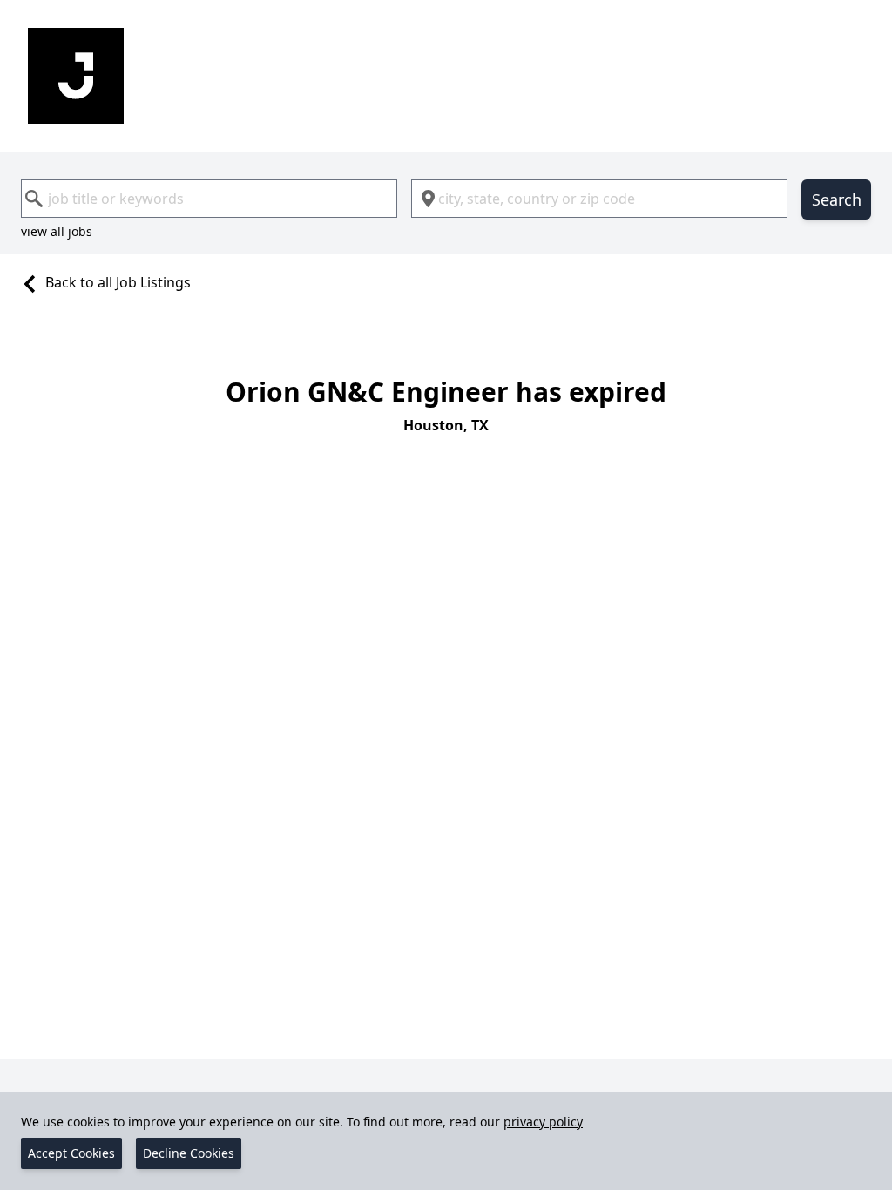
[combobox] (209, 198)
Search (837, 199)
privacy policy (543, 1121)
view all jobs (56, 231)
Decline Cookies (188, 1153)
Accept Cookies (71, 1153)
